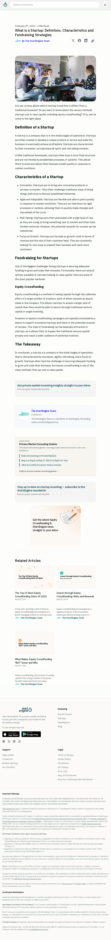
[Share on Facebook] (79, 41)
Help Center (8, 755)
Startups (62, 718)
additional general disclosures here (28, 879)
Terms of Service (66, 755)
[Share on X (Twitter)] (73, 41)
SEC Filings (63, 767)
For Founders (8, 767)
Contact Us (7, 759)
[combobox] (55, 4)
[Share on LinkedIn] (86, 41)
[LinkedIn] (14, 741)
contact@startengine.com (38, 929)
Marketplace (64, 722)
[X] (9, 741)
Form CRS (62, 771)
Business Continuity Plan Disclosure (75, 779)
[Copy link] (93, 41)
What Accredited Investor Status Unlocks (41, 465)
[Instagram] (19, 741)
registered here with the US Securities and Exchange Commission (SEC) (60, 819)
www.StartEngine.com (10, 809)
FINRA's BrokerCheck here (91, 824)
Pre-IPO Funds (65, 714)
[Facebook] (3, 741)
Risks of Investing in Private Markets (38, 456)
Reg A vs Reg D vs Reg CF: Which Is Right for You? (44, 460)
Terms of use (67, 884)
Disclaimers (63, 763)
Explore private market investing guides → (39, 471)
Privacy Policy (64, 759)
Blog (60, 726)
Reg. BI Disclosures (67, 775)
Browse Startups (10, 763)
